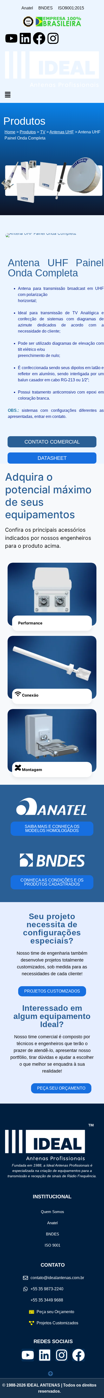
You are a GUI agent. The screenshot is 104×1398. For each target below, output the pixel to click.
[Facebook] (39, 38)
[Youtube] (11, 38)
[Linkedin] (25, 38)
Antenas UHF (61, 132)
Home (10, 132)
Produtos (28, 132)
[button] (52, 94)
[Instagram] (53, 38)
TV (42, 132)
